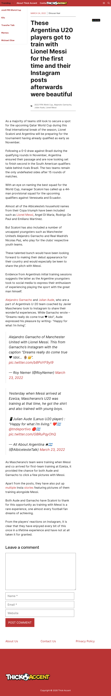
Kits (3, 18)
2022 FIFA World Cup (43, 104)
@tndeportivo (20, 429)
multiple (10, 487)
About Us (11, 641)
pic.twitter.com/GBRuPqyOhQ (32, 434)
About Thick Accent (27, 3)
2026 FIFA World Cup (11, 10)
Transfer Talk (7, 25)
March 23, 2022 (52, 450)
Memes (5, 33)
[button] (108, 3)
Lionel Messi (51, 107)
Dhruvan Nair (54, 13)
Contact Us (45, 3)
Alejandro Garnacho (62, 104)
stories (28, 487)
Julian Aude (39, 107)
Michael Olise (7, 40)
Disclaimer (59, 3)
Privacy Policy (85, 641)
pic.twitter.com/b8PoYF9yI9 (31, 362)
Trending (6, 3)
